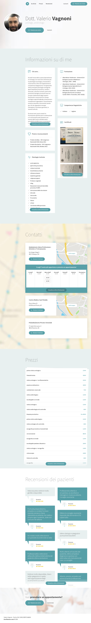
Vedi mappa (72, 253)
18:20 (47, 277)
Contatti (65, 4)
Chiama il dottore (38, 259)
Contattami (50, 603)
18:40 (47, 281)
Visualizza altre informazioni (40, 124)
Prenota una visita (80, 4)
